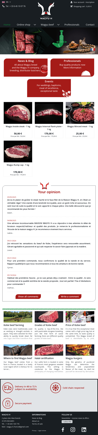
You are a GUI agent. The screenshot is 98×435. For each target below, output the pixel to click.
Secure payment (23, 403)
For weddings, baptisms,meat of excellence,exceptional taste (49, 88)
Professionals (72, 61)
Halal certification (44, 358)
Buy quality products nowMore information (72, 66)
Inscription (90, 2)
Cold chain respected (73, 387)
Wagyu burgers (74, 358)
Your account (79, 2)
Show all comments (28, 296)
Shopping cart (79, 6)
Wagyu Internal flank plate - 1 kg (49, 128)
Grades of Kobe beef (46, 325)
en (7, 2)
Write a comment (70, 296)
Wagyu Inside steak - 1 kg (18, 126)
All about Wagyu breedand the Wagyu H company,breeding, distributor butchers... (26, 67)
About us (35, 421)
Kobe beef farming (14, 325)
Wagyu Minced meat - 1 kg (80, 126)
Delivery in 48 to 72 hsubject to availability (26, 388)
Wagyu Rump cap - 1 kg (18, 165)
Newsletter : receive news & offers (75, 418)
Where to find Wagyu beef (18, 358)
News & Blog (26, 61)
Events (49, 81)
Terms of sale (37, 424)
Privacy (34, 430)
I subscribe (67, 421)
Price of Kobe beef (76, 325)
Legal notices (42, 430)
